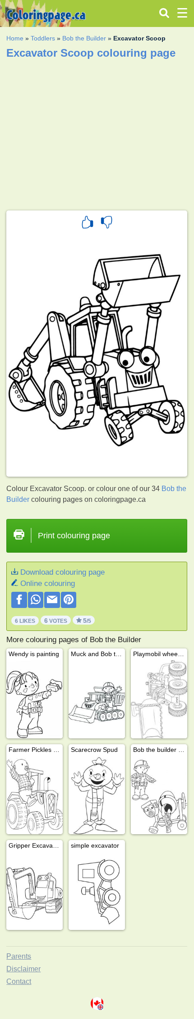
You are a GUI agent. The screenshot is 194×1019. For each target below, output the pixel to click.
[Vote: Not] (106, 223)
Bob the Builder (84, 38)
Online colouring (47, 583)
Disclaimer (23, 969)
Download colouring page (62, 572)
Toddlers (43, 38)
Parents (18, 956)
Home (14, 38)
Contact (18, 981)
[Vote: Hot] (87, 223)
